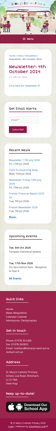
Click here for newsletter (23, 85)
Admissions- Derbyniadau (21, 320)
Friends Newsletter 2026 (23, 207)
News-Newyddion (27, 55)
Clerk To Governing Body (23, 170)
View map (12, 383)
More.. (13, 217)
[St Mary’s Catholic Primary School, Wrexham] (28, 17)
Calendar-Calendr (16, 316)
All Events (15, 278)
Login (11, 426)
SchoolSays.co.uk (37, 426)
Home (12, 55)
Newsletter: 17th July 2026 (24, 160)
